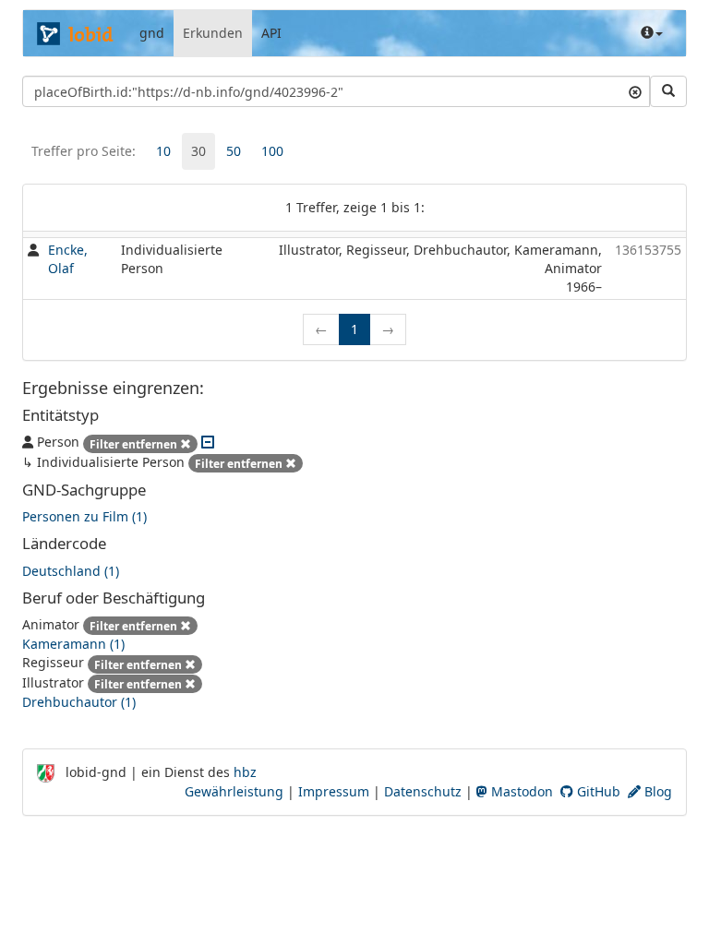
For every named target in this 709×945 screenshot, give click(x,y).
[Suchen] (668, 91)
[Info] (651, 33)
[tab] (163, 151)
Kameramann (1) (73, 643)
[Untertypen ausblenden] (207, 441)
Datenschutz (423, 791)
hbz (245, 772)
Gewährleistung (234, 791)
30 (198, 151)
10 (163, 151)
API (271, 33)
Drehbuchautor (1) (79, 702)
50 (233, 151)
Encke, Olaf (68, 259)
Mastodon (520, 791)
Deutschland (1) (70, 571)
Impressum (333, 791)
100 (272, 151)
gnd (151, 33)
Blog (656, 791)
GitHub (596, 791)
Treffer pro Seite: (83, 151)
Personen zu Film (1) (84, 516)
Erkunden (213, 33)
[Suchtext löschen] (635, 91)
